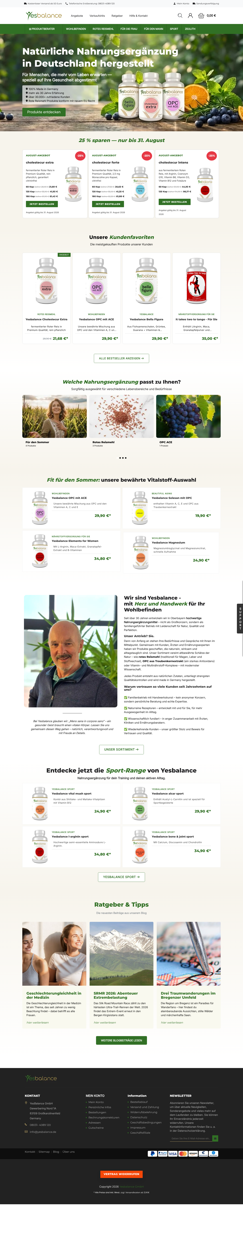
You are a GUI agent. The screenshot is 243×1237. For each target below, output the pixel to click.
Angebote (77, 15)
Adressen (94, 1123)
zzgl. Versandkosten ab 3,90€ (135, 1192)
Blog (56, 1151)
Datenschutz (138, 1117)
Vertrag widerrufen (121, 1174)
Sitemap (44, 1151)
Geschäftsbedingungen (146, 1122)
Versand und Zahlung (144, 1107)
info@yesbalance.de (43, 1132)
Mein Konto (95, 1096)
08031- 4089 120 (40, 1125)
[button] (180, 16)
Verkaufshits (97, 15)
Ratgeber (117, 15)
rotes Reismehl (149, 657)
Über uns (68, 1151)
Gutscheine (96, 1128)
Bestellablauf (138, 1102)
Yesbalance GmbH (131, 1186)
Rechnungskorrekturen (103, 1117)
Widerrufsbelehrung (143, 1112)
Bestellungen (97, 1112)
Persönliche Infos (99, 1107)
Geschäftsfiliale (140, 1133)
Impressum (137, 1128)
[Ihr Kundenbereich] (190, 16)
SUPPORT (240, 618)
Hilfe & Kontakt (138, 15)
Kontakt (30, 1151)
